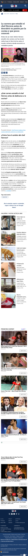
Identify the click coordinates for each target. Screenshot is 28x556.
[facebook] (16, 514)
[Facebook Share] (2, 73)
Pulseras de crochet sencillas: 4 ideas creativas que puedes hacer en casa (21, 265)
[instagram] (12, 514)
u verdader (8, 190)
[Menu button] (2, 5)
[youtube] (14, 514)
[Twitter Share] (4, 73)
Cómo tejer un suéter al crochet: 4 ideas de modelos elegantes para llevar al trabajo (21, 218)
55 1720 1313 (16, 529)
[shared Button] (6, 73)
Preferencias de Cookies (16, 534)
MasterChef (5, 197)
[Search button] (25, 5)
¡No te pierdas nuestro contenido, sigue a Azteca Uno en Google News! (14, 205)
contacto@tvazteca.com (19, 527)
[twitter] (9, 514)
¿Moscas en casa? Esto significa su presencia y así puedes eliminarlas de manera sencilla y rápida (21, 280)
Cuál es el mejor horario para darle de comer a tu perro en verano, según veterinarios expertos (22, 249)
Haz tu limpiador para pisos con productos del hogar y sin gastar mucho (21, 296)
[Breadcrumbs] (2, 14)
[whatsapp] (18, 514)
